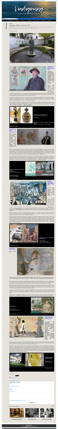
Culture (23, 20)
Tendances (50, 20)
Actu (3, 20)
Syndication (28, 426)
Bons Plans (37, 20)
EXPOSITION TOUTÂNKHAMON (17, 419)
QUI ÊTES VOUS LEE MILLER (47, 419)
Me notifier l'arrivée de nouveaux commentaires (18, 400)
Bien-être (29, 20)
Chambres (17, 20)
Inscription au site (34, 426)
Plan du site (23, 426)
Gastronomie (44, 20)
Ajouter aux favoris (14, 377)
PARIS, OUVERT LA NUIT (32, 419)
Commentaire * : (12, 391)
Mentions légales (29, 425)
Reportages (11, 20)
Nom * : (11, 383)
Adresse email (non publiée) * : (15, 386)
